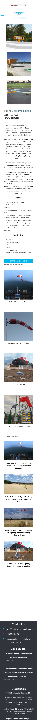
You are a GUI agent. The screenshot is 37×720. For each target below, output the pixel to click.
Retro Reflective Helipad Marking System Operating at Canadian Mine (18, 499)
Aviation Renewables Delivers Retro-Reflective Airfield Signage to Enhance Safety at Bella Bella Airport (18, 672)
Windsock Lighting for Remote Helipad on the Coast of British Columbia (18, 465)
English (16, 5)
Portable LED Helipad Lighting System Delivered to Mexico (18, 565)
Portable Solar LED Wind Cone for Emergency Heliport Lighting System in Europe (18, 532)
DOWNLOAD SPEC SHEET (18, 261)
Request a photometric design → (18, 719)
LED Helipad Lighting (22, 111)
